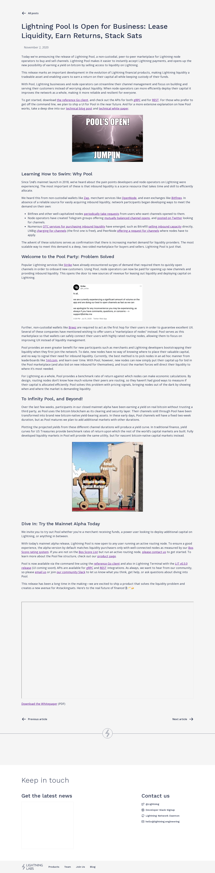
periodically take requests (101, 214)
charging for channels (51, 231)
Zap (86, 198)
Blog (93, 866)
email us (40, 572)
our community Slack (71, 572)
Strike (68, 265)
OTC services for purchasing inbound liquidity (74, 226)
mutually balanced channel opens (127, 218)
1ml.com (51, 360)
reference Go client (107, 563)
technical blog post (79, 108)
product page (106, 556)
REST (155, 100)
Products (53, 866)
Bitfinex (176, 198)
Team (67, 866)
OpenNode (129, 198)
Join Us (80, 866)
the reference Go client (72, 100)
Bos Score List (88, 552)
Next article (180, 719)
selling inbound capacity (164, 226)
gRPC (137, 100)
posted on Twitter (169, 218)
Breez (72, 327)
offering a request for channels (138, 231)
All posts (33, 13)
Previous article (37, 719)
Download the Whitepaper (39, 704)
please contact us (154, 552)
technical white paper (113, 108)
